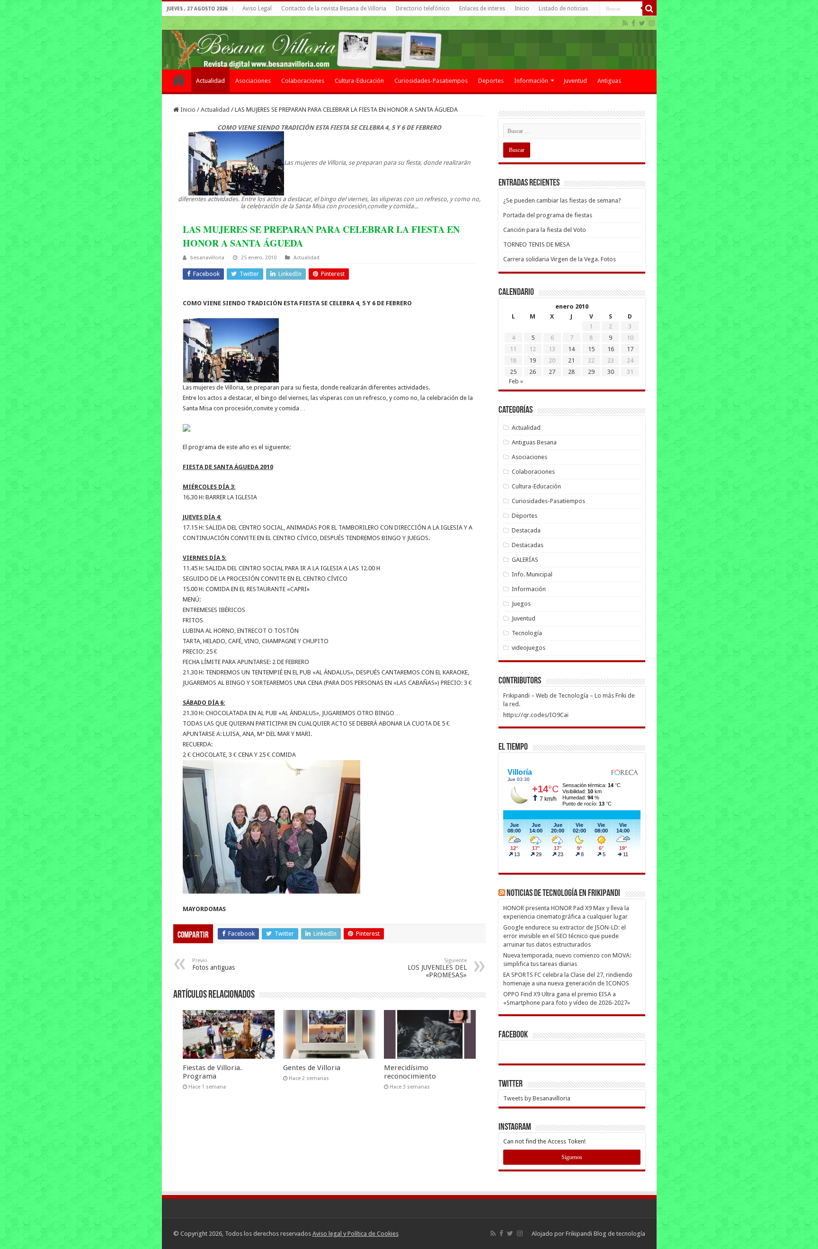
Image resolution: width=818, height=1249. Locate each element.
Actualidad (210, 80)
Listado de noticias (563, 8)
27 (552, 371)
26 (532, 371)
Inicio (522, 8)
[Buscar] (649, 8)
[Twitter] (642, 23)
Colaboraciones (302, 80)
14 (571, 349)
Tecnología (527, 633)
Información (531, 80)
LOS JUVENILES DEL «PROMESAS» (437, 968)
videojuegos (528, 647)
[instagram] (652, 23)
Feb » (516, 381)
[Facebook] (633, 23)
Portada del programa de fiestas (547, 215)
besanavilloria (207, 258)
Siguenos (571, 1157)
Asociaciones (253, 80)
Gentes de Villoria (311, 1067)
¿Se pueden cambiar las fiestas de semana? (562, 200)
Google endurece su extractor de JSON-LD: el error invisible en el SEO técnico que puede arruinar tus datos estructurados (564, 936)
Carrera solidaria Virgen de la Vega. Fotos (559, 259)
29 (591, 371)
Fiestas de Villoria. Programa (212, 1072)
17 (630, 349)
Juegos (521, 603)
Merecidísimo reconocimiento (410, 1072)
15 (591, 349)
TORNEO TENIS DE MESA (536, 244)
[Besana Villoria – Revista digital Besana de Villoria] (409, 43)
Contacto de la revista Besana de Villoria (333, 8)
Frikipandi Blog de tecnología (605, 1233)
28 (571, 371)
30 (610, 371)
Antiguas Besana (534, 442)
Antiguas (609, 80)
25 (513, 371)
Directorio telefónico (423, 8)
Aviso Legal (257, 8)
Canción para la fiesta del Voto (544, 229)
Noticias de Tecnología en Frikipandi (563, 893)
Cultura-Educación (359, 80)
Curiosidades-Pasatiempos (431, 80)
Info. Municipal (532, 574)
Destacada (526, 530)
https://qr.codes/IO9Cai (536, 714)
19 (532, 360)
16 (610, 349)
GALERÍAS (525, 559)
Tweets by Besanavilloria (536, 1098)
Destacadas (527, 545)
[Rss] (625, 23)
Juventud (575, 80)
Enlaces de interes (482, 8)
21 (571, 360)
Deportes (491, 80)
